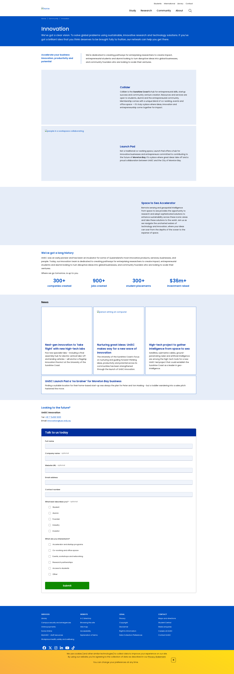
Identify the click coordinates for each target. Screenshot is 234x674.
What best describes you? (61, 501)
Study (132, 10)
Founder (56, 519)
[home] (45, 8)
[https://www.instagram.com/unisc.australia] (55, 648)
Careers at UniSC (165, 631)
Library (180, 3)
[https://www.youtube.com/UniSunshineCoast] (67, 648)
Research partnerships (63, 562)
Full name (49, 441)
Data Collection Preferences (130, 635)
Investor (56, 531)
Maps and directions (167, 618)
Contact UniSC (164, 635)
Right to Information (127, 631)
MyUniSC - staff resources (52, 635)
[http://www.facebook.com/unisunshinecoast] (44, 648)
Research (146, 10)
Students (158, 3)
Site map (84, 627)
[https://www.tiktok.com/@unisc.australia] (73, 648)
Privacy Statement (157, 656)
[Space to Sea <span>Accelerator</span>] (89, 217)
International (169, 3)
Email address (51, 477)
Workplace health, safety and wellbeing (57, 639)
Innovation (65, 18)
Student (56, 507)
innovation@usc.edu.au (59, 420)
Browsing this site (87, 622)
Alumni (55, 513)
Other (55, 574)
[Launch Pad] (80, 153)
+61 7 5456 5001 (53, 417)
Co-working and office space (66, 550)
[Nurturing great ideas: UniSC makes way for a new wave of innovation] (118, 323)
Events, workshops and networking (68, 556)
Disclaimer (123, 627)
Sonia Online (46, 631)
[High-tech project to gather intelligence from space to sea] (170, 323)
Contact (189, 3)
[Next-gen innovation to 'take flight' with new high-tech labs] (66, 323)
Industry (56, 525)
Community (164, 10)
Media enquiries (165, 627)
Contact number (52, 489)
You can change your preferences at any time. (115, 662)
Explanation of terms (89, 635)
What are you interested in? (57, 539)
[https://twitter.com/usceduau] (50, 648)
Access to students (61, 568)
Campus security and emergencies (56, 622)
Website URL (55, 465)
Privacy (122, 618)
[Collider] (80, 97)
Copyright (123, 622)
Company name (57, 453)
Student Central (164, 622)
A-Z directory (85, 618)
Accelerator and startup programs (68, 544)
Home (43, 18)
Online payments (48, 627)
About (179, 10)
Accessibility (85, 631)
